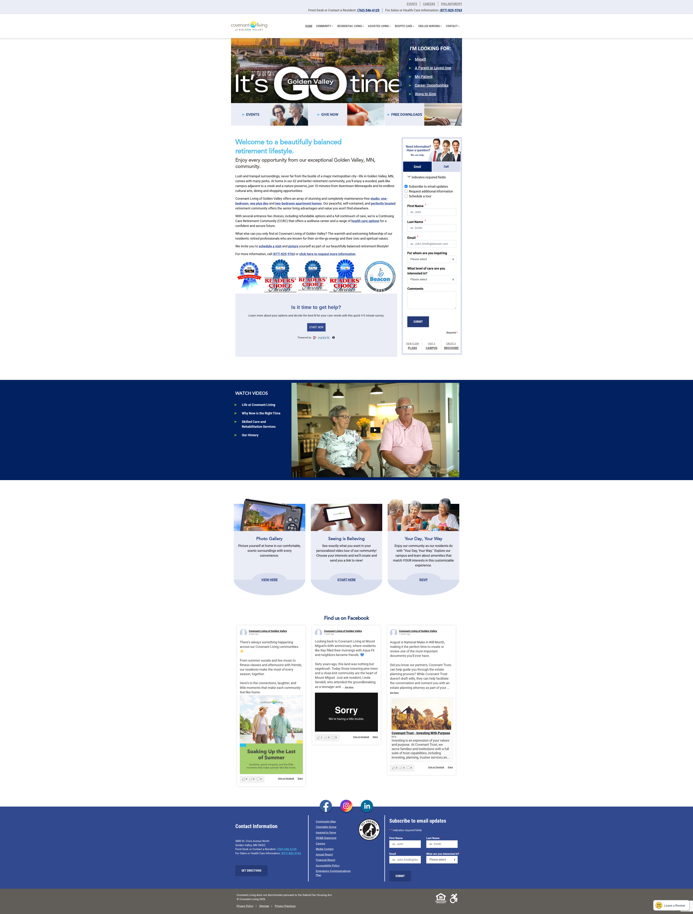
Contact (452, 26)
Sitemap (264, 906)
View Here (269, 579)
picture (293, 246)
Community (323, 26)
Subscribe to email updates (428, 186)
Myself (420, 59)
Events (412, 4)
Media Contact (325, 849)
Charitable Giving (326, 827)
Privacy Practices (285, 906)
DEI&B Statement (326, 838)
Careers (429, 4)
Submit (418, 321)
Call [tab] (446, 166)
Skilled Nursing (429, 26)
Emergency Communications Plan (333, 873)
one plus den (259, 203)
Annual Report (324, 854)
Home (308, 26)
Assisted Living (378, 26)
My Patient (424, 76)
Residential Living (349, 26)
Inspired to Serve (326, 832)
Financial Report (325, 860)
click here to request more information (327, 254)
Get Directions (251, 870)
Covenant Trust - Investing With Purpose (421, 733)
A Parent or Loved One (433, 68)
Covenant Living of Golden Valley (268, 631)
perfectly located (383, 203)
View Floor (412, 346)
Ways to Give (425, 94)
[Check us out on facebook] (326, 806)
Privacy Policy (245, 906)
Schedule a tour (420, 196)
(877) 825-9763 (451, 10)
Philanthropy (451, 4)
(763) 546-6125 (368, 10)
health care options (365, 221)
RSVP (423, 579)
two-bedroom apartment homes (298, 203)
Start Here (346, 579)
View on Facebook (286, 778)
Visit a (431, 346)
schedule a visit (270, 246)
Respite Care (403, 26)
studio (375, 198)
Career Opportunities (431, 85)
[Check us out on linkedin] (367, 806)
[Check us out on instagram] (346, 806)
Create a (451, 346)
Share (300, 778)
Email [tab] (417, 166)
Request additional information (431, 191)
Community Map (326, 821)
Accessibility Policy (327, 865)
